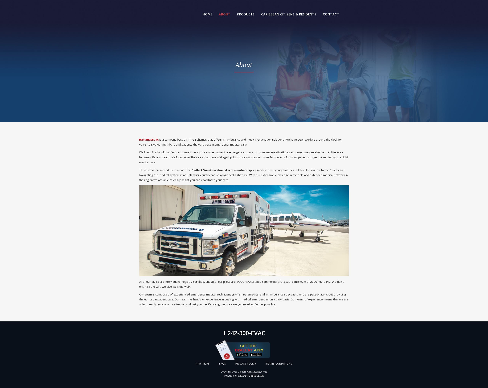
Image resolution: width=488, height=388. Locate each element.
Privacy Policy (245, 363)
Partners (203, 363)
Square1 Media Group (251, 376)
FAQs (222, 363)
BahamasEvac (149, 139)
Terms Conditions (279, 363)
